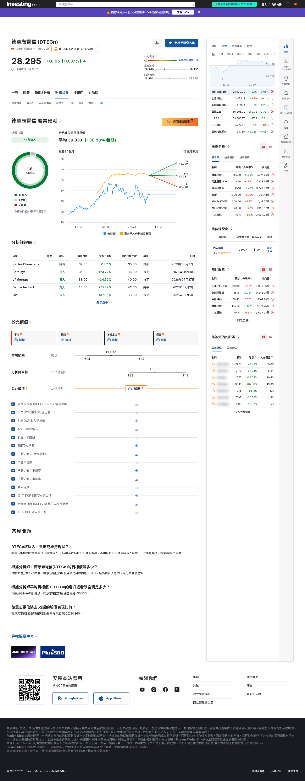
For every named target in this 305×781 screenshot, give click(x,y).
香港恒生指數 (219, 91)
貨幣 (214, 45)
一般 (14, 93)
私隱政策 (276, 771)
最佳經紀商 (220, 229)
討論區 (93, 93)
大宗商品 (237, 45)
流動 (196, 685)
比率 (71, 103)
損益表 (30, 103)
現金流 (60, 103)
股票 (249, 45)
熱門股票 (218, 269)
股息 (81, 103)
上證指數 (217, 98)
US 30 (215, 118)
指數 (224, 45)
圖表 (26, 93)
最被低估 (217, 347)
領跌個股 (244, 157)
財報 (91, 103)
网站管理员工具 (203, 702)
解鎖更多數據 (186, 60)
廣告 (250, 685)
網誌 (196, 677)
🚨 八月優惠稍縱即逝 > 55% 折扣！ (234, 4)
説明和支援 (254, 694)
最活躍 (215, 157)
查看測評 (269, 249)
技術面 (78, 93)
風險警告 (293, 771)
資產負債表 (45, 103)
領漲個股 (229, 157)
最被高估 (232, 347)
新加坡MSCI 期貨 (221, 104)
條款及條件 (258, 771)
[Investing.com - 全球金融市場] (23, 4)
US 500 (216, 124)
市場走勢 (218, 146)
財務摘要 (16, 103)
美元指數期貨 (219, 131)
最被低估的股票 (223, 337)
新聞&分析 (42, 93)
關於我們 (252, 677)
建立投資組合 (202, 694)
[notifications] (288, 4)
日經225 (216, 111)
